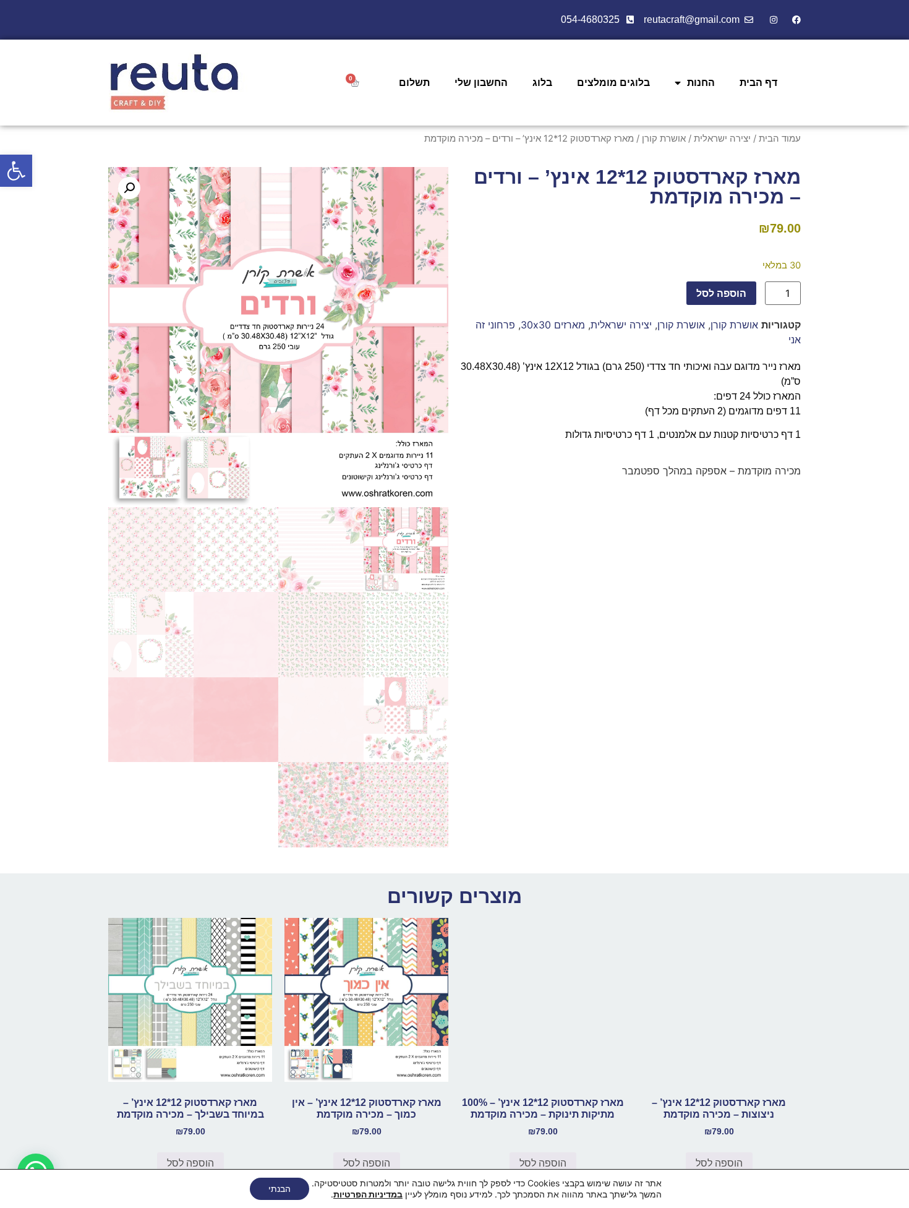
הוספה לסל (721, 293)
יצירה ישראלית (722, 138)
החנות (701, 82)
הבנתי (279, 1188)
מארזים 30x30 (553, 325)
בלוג (542, 82)
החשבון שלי (481, 82)
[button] (16, 171)
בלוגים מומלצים (613, 82)
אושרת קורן (664, 138)
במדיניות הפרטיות (368, 1194)
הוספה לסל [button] (719, 1163)
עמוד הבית (780, 138)
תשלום (414, 82)
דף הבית (758, 82)
